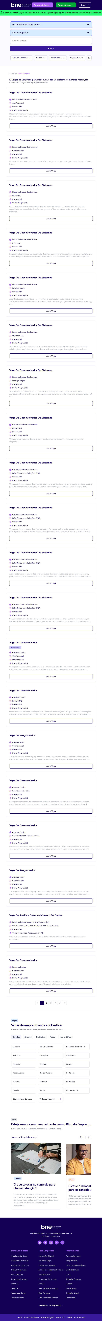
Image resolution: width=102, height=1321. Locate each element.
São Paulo (70, 1055)
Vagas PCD (75, 58)
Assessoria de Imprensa (50, 1305)
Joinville (16, 1055)
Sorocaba (70, 1081)
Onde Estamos (72, 1270)
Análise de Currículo (20, 1265)
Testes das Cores (18, 1293)
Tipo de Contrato (20, 58)
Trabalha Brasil (72, 1293)
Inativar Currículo (18, 1270)
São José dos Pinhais (75, 1047)
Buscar (51, 48)
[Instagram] (51, 1242)
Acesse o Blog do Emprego (24, 1137)
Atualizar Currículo (19, 1256)
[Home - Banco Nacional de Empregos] (20, 5)
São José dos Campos (22, 1099)
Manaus (16, 1081)
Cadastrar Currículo (19, 1261)
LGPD (68, 1274)
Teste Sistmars (17, 1298)
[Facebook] (45, 1242)
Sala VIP (14, 1284)
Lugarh (69, 1284)
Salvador (17, 1064)
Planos (41, 1284)
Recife (42, 1090)
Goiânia (43, 1064)
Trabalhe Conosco (73, 1279)
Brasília (16, 1090)
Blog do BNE (71, 1261)
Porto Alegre (18, 1073)
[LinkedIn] (40, 1242)
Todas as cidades (47, 1099)
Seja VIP (14, 1288)
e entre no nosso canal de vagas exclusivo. (77, 12)
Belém (69, 1064)
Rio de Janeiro (46, 1073)
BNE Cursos (71, 1288)
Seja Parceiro (44, 1293)
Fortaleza (70, 1073)
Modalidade (56, 58)
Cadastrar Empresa (47, 1265)
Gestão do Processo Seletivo (51, 1270)
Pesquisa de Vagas (19, 1279)
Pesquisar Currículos (47, 1279)
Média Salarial (17, 1274)
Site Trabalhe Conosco (48, 1298)
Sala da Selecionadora (48, 1288)
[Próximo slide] (88, 1137)
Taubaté (43, 1081)
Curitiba (16, 1047)
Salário (39, 58)
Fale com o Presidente (75, 1265)
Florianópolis (72, 1090)
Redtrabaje (70, 1298)
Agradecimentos (73, 1256)
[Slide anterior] (81, 1137)
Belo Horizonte (46, 1047)
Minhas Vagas (45, 1274)
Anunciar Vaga (45, 1261)
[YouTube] (62, 1242)
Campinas (44, 1055)
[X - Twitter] (57, 1242)
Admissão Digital (46, 1256)
